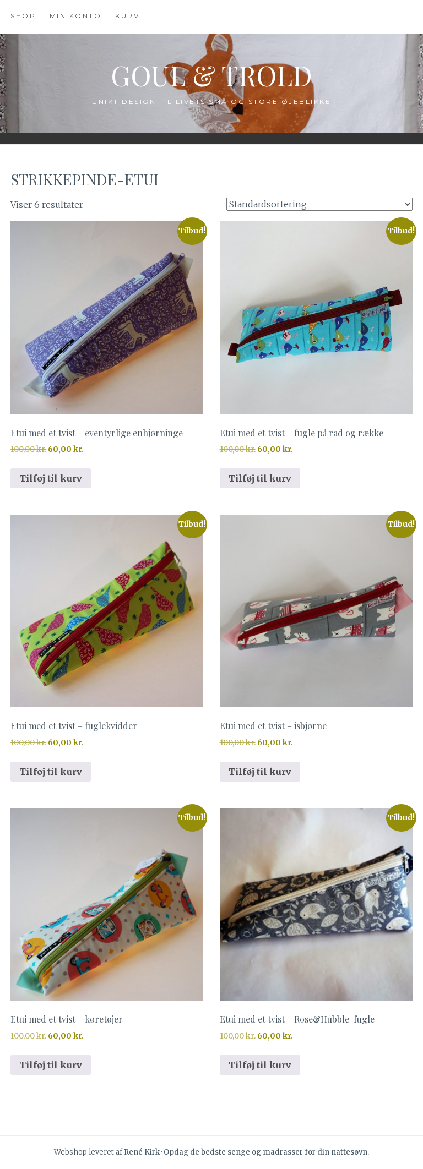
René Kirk (142, 1152)
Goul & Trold (211, 75)
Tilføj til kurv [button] (50, 478)
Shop (23, 16)
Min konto (76, 16)
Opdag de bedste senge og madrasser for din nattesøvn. (266, 1152)
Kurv (127, 16)
